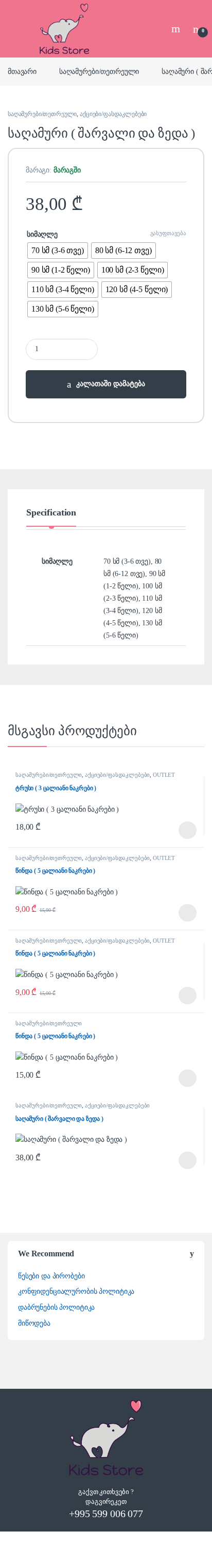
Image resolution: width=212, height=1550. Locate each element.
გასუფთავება (168, 233)
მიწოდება (34, 1323)
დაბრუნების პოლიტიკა (56, 1307)
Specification (51, 513)
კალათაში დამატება (110, 384)
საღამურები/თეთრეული (99, 71)
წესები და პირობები (51, 1276)
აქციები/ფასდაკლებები (113, 114)
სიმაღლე (42, 234)
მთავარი (22, 71)
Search (177, 28)
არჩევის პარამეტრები (175, 830)
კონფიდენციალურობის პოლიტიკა (76, 1291)
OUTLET (164, 775)
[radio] (57, 250)
